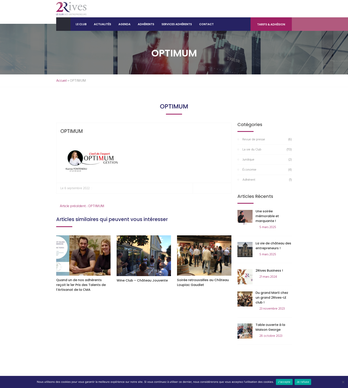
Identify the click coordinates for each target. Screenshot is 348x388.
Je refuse (303, 381)
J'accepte (284, 381)
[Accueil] (63, 24)
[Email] (226, 188)
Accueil (61, 81)
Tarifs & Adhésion (271, 24)
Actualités (102, 24)
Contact (206, 24)
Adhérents (146, 24)
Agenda (124, 24)
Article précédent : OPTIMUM (81, 206)
